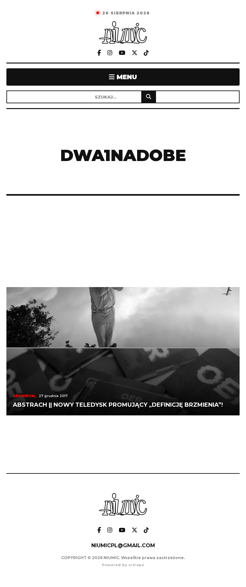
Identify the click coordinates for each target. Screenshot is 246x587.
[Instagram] (109, 53)
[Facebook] (99, 53)
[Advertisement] (123, 241)
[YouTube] (122, 53)
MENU (126, 77)
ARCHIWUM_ (24, 396)
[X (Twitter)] (134, 53)
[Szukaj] (148, 97)
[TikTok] (146, 53)
